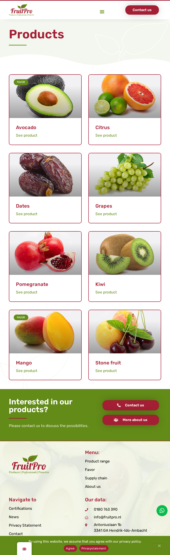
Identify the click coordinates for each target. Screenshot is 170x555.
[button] (102, 11)
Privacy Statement (25, 525)
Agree (70, 548)
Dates (23, 206)
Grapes (103, 206)
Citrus (102, 127)
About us (93, 486)
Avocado (26, 127)
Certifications (20, 508)
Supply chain (96, 478)
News (14, 517)
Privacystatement (93, 548)
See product (26, 135)
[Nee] (159, 546)
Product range (97, 461)
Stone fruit (108, 363)
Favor (90, 469)
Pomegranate (32, 284)
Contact (16, 533)
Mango (24, 363)
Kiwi (100, 284)
